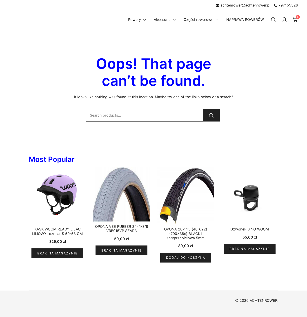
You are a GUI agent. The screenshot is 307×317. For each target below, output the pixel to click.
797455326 (288, 5)
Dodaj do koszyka (185, 257)
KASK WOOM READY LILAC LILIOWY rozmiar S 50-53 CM (57, 231)
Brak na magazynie (57, 253)
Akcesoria (162, 19)
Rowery (134, 19)
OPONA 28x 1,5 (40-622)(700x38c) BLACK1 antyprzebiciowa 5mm (185, 233)
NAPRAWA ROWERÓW (245, 19)
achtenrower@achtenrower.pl (245, 5)
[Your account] (284, 19)
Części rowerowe (198, 19)
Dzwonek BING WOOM (249, 229)
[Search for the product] (211, 115)
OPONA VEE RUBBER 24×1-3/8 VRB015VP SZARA (121, 228)
